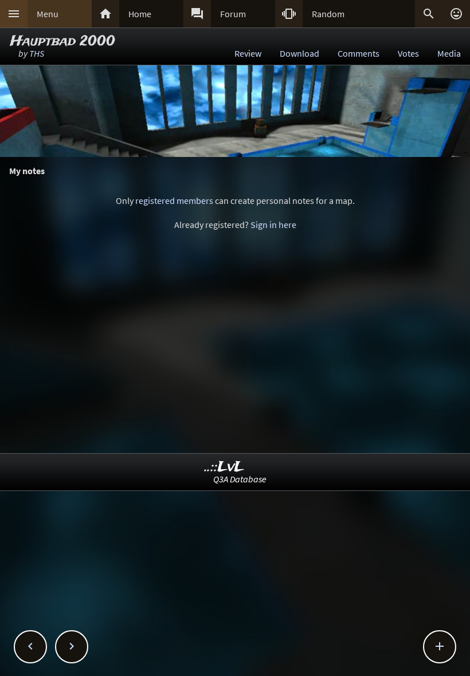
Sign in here (273, 224)
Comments (358, 53)
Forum (233, 13)
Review (247, 53)
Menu (47, 13)
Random (328, 13)
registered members (174, 200)
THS (36, 53)
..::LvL (224, 467)
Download (299, 53)
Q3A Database (240, 479)
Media (449, 53)
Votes (408, 53)
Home (139, 13)
